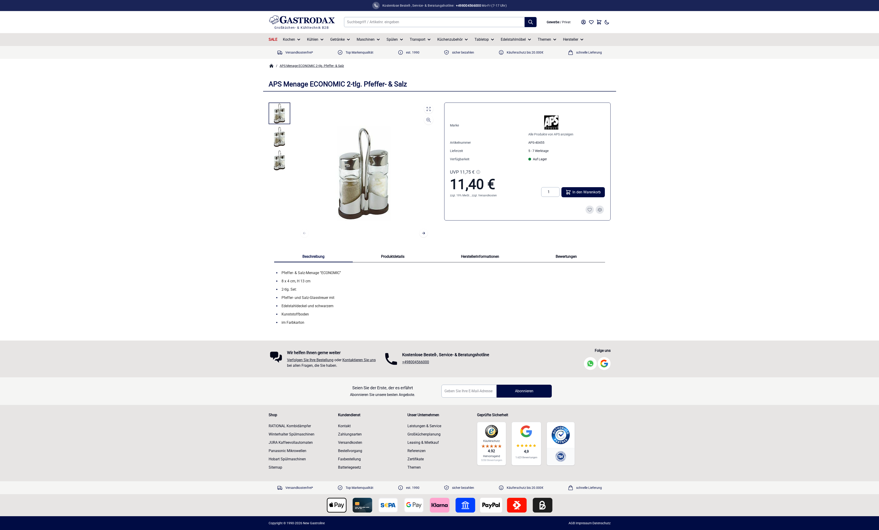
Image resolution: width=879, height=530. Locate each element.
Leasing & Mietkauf (423, 442)
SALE (273, 39)
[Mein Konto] (583, 22)
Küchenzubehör (450, 39)
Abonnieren (524, 391)
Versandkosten (487, 195)
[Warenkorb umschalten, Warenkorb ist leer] (599, 22)
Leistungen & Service (424, 426)
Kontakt (344, 426)
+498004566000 (415, 362)
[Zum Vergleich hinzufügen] (600, 210)
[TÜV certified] (561, 456)
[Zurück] (304, 233)
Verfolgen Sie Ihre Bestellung (310, 360)
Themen (544, 39)
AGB (572, 523)
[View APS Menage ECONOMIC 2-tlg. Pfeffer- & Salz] (279, 113)
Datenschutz (601, 523)
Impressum (584, 523)
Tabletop (482, 39)
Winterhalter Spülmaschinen (291, 434)
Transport (417, 39)
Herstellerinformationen (480, 256)
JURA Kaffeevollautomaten (291, 442)
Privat (566, 22)
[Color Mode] (607, 22)
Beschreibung (313, 256)
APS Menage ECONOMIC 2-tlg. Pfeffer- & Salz (312, 66)
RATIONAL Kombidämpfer (290, 426)
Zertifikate (415, 459)
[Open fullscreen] (428, 109)
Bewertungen (566, 256)
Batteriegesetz (349, 467)
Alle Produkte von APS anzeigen (550, 134)
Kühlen (312, 39)
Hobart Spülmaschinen (287, 459)
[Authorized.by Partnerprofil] (561, 435)
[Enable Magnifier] (428, 120)
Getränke (337, 39)
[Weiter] (423, 233)
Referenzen (416, 451)
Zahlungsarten (350, 434)
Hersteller (570, 39)
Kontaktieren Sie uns (359, 360)
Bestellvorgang (350, 451)
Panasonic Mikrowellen (287, 451)
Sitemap (275, 467)
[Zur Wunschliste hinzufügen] (590, 210)
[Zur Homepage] (271, 66)
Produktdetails (392, 256)
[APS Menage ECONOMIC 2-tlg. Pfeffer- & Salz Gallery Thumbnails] (279, 137)
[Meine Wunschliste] (591, 22)
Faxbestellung (349, 459)
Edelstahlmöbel (513, 39)
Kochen (289, 39)
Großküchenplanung (424, 434)
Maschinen (366, 39)
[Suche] (531, 22)
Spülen (392, 39)
